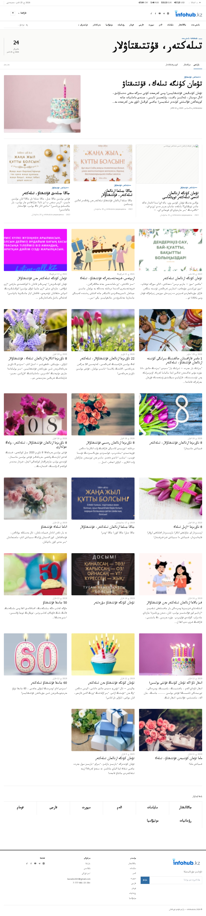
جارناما (87, 863)
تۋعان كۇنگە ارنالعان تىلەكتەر (182, 279)
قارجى (141, 25)
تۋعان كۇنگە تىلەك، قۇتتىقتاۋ (162, 85)
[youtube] (159, 13)
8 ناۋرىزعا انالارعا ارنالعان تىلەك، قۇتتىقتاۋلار (38, 359)
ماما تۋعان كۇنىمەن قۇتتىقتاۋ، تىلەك (178, 758)
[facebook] (155, 13)
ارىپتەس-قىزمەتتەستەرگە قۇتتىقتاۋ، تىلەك (107, 279)
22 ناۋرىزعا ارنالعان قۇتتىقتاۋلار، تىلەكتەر (107, 359)
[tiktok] (151, 13)
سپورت (151, 25)
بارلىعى (196, 65)
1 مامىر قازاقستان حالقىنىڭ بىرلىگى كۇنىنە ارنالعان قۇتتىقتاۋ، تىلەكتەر (174, 361)
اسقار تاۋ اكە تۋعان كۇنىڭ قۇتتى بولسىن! (175, 683)
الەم (160, 25)
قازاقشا (23, 13)
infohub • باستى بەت (189, 38)
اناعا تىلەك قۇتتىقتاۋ (54, 527)
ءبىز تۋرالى (86, 873)
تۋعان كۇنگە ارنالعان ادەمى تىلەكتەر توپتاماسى (180, 196)
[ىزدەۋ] (27, 25)
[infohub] (188, 13)
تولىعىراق (84, 25)
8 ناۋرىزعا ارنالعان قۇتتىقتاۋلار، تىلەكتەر (175, 443)
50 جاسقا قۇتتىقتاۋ (55, 603)
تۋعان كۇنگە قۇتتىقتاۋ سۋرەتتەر (114, 603)
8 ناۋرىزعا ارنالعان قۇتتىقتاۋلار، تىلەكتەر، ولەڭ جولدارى (36, 445)
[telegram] (164, 13)
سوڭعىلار (187, 65)
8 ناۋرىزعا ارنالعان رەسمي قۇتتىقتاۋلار (110, 443)
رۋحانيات (121, 25)
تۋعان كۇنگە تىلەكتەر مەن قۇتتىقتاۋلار (42, 279)
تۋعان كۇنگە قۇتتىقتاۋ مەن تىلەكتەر (111, 683)
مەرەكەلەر (97, 25)
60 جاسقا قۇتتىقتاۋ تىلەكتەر (49, 683)
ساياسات (170, 25)
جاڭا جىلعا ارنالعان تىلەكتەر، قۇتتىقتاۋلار (116, 193)
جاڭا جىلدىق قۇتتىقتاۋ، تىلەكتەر (46, 193)
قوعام (132, 25)
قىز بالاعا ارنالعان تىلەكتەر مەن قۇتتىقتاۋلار (174, 603)
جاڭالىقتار (182, 25)
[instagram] (168, 13)
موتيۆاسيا (109, 25)
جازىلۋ (145, 880)
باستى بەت (195, 25)
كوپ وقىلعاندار (172, 65)
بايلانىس (87, 868)
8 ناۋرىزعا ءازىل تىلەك (187, 527)
